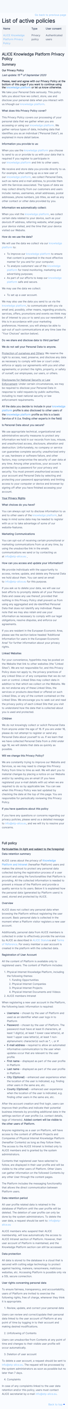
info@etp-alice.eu (15, 556)
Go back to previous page (50, 14)
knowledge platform (18, 87)
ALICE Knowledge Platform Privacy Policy (14, 39)
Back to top (55, 1404)
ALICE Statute (41, 940)
